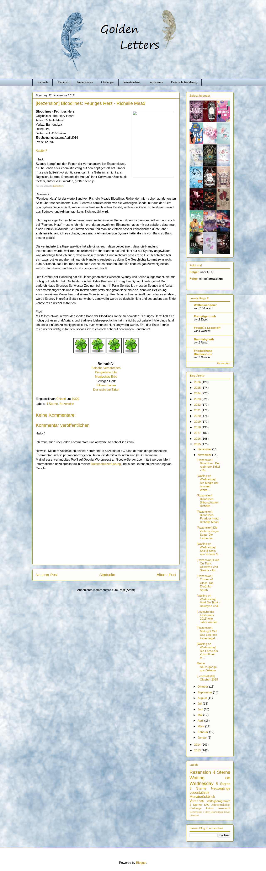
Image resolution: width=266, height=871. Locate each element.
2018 (198, 427)
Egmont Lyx (58, 186)
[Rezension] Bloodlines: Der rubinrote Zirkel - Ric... (208, 465)
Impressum (156, 82)
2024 (198, 393)
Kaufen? (41, 150)
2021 (198, 410)
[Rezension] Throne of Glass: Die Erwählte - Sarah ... (205, 582)
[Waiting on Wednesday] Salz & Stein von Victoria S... (208, 549)
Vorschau (197, 801)
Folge (194, 278)
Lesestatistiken (132, 82)
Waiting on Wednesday (210, 780)
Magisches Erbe (106, 376)
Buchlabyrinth (204, 339)
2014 (198, 744)
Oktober (203, 686)
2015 (198, 444)
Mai (200, 715)
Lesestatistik (199, 793)
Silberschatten (106, 385)
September (205, 692)
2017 (198, 432)
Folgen (195, 272)
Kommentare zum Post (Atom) (114, 590)
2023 (198, 399)
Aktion (209, 808)
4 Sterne (52, 403)
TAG (206, 804)
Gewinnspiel (196, 812)
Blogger (141, 862)
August (203, 698)
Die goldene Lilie (106, 372)
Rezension (66, 403)
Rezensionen (85, 82)
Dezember (205, 449)
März (201, 726)
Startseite (42, 82)
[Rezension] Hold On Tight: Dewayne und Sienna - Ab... (208, 565)
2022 (198, 404)
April (201, 720)
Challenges (108, 82)
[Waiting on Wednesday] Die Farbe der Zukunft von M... (207, 650)
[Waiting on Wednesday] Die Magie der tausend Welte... (207, 482)
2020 (198, 415)
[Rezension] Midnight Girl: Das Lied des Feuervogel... (207, 633)
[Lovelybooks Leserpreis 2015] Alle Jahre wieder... (208, 617)
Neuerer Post (47, 575)
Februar (203, 732)
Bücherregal (217, 812)
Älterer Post (166, 575)
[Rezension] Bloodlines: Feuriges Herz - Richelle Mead (208, 517)
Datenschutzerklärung (184, 82)
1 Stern (206, 812)
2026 (198, 382)
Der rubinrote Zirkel (106, 389)
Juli (200, 703)
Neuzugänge (220, 788)
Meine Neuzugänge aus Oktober (207, 667)
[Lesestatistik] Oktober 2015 (207, 677)
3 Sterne (198, 788)
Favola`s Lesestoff (207, 327)
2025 (198, 387)
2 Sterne (196, 804)
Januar (203, 737)
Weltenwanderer (205, 305)
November (205, 454)
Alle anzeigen (223, 363)
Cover (227, 812)
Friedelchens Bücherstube (203, 352)
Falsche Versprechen (106, 368)
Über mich (63, 82)
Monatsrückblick (202, 797)
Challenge (195, 808)
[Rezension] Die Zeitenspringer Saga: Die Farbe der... (208, 533)
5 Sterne (223, 784)
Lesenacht (224, 808)
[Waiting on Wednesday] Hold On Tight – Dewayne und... (208, 601)
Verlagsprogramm (218, 801)
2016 (198, 438)
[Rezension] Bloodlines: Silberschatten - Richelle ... (208, 500)
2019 (198, 421)
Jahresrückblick (220, 804)
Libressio (194, 815)
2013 (198, 750)
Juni (201, 709)
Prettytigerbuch (205, 316)
